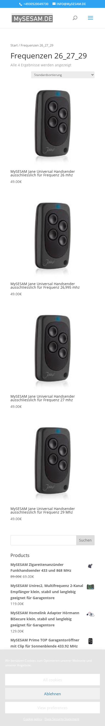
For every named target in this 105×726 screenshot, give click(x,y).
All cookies (52, 679)
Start (14, 45)
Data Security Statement (62, 719)
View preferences (52, 707)
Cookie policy (32, 719)
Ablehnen (52, 693)
